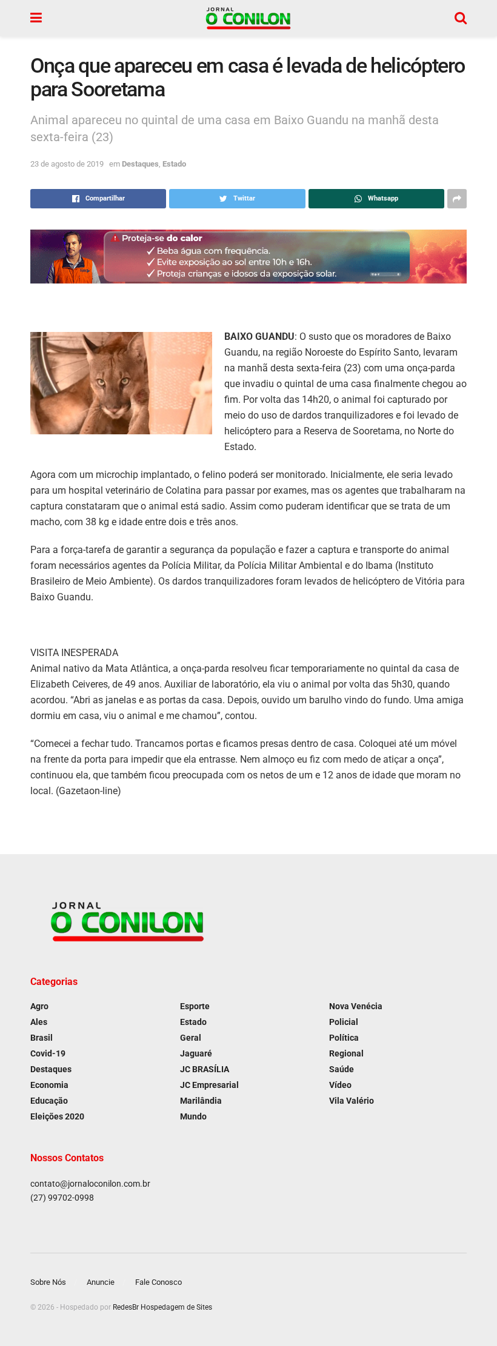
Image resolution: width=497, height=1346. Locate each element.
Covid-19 (47, 1053)
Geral (190, 1038)
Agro (39, 1006)
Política (344, 1038)
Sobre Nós (48, 1282)
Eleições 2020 (57, 1116)
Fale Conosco (158, 1282)
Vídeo (340, 1085)
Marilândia (201, 1101)
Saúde (341, 1069)
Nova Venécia (355, 1006)
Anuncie (101, 1282)
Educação (49, 1101)
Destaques (140, 163)
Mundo (193, 1116)
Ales (38, 1022)
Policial (343, 1022)
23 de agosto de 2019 (67, 163)
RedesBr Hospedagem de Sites (162, 1307)
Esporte (195, 1006)
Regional (346, 1053)
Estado (174, 163)
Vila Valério (351, 1101)
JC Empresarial (209, 1085)
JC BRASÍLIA (204, 1069)
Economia (49, 1085)
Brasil (41, 1038)
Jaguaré (196, 1053)
